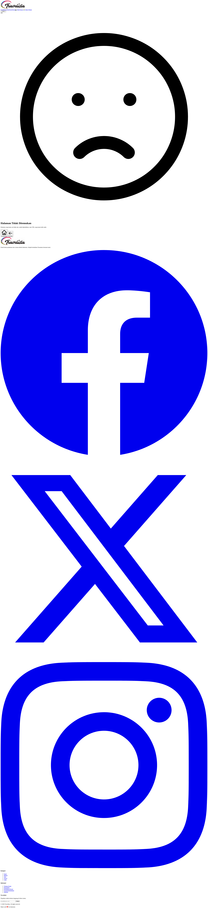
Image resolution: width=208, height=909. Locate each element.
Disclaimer (6, 887)
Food (2, 9)
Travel (10, 9)
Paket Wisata (27, 9)
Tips (8, 9)
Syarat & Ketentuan (9, 890)
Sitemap (6, 892)
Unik (13, 9)
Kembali (10, 236)
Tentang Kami (7, 886)
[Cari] (1, 11)
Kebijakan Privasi (8, 889)
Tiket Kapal (19, 9)
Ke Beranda (4, 236)
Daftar (17, 901)
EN (3, 11)
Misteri (5, 9)
